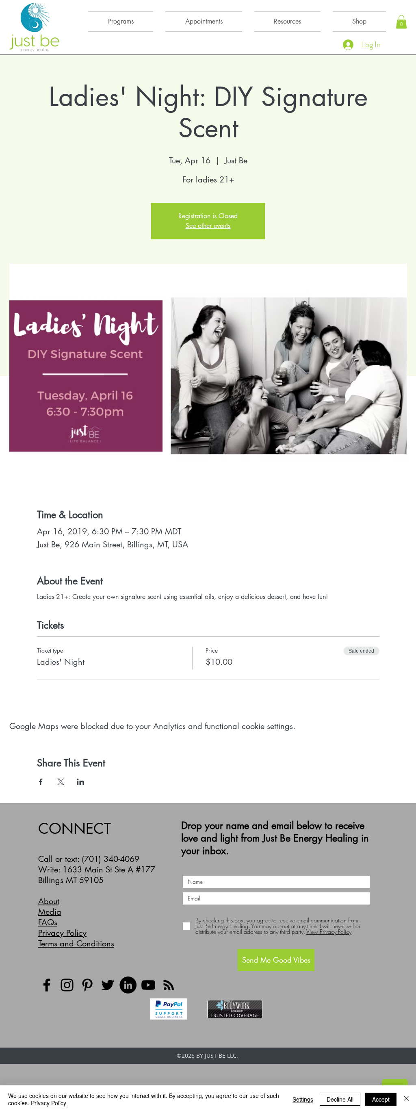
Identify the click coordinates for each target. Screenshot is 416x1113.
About (48, 901)
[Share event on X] (61, 782)
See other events (208, 225)
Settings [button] (302, 1099)
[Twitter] (107, 985)
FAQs (47, 922)
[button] (401, 21)
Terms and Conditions (76, 943)
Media (49, 912)
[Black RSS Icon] (168, 985)
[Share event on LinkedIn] (80, 782)
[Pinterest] (87, 985)
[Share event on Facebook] (41, 782)
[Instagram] (67, 985)
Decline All (340, 1099)
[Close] (406, 1099)
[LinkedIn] (127, 985)
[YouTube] (148, 985)
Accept (381, 1099)
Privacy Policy (62, 933)
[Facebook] (46, 985)
